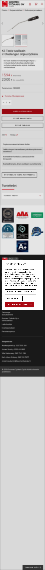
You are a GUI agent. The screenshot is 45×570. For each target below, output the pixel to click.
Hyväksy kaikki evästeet (19, 305)
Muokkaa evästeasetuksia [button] (20, 292)
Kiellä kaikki (13, 298)
